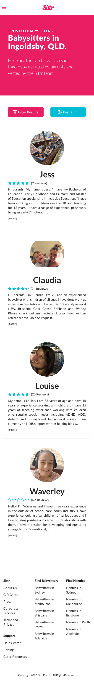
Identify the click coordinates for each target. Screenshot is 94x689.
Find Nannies (75, 581)
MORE (12, 218)
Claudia (47, 280)
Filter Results (27, 112)
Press (7, 601)
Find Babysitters (46, 581)
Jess (47, 174)
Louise (47, 386)
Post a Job (70, 112)
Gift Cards (10, 595)
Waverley (47, 491)
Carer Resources (15, 656)
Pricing (8, 650)
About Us (10, 588)
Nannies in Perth (78, 622)
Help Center (12, 643)
